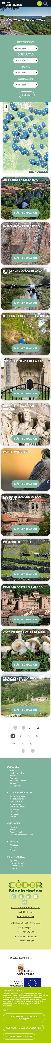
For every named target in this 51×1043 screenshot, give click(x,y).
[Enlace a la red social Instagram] (13, 896)
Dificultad (26, 54)
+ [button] (6, 106)
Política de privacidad (25, 907)
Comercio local (16, 865)
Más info (6, 1010)
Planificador (15, 845)
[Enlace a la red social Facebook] (36, 896)
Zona (25, 66)
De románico (15, 814)
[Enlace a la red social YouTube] (24, 902)
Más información (25, 212)
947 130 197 (28, 932)
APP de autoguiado (18, 796)
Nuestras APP (25, 916)
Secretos (14, 770)
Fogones (14, 850)
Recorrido (25, 42)
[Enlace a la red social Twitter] (28, 896)
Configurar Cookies (19, 1036)
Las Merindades (14, 3)
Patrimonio (15, 778)
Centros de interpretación (21, 834)
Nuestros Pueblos (18, 780)
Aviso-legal (25, 912)
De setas (14, 811)
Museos (13, 829)
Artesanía (14, 783)
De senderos (15, 804)
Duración (25, 78)
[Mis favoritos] (39, 3)
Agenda (13, 860)
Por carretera (16, 801)
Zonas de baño (16, 832)
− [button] (6, 110)
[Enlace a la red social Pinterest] (21, 896)
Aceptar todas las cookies (23, 1027)
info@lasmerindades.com (26, 936)
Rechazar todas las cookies (24, 1017)
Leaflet (31, 171)
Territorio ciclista (17, 806)
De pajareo (14, 809)
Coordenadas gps (25, 940)
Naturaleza (14, 775)
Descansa (14, 847)
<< (15, 727)
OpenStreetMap (42, 171)
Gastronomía (15, 786)
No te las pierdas (17, 799)
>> (32, 750)
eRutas (13, 816)
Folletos (13, 868)
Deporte (13, 827)
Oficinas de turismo (18, 863)
